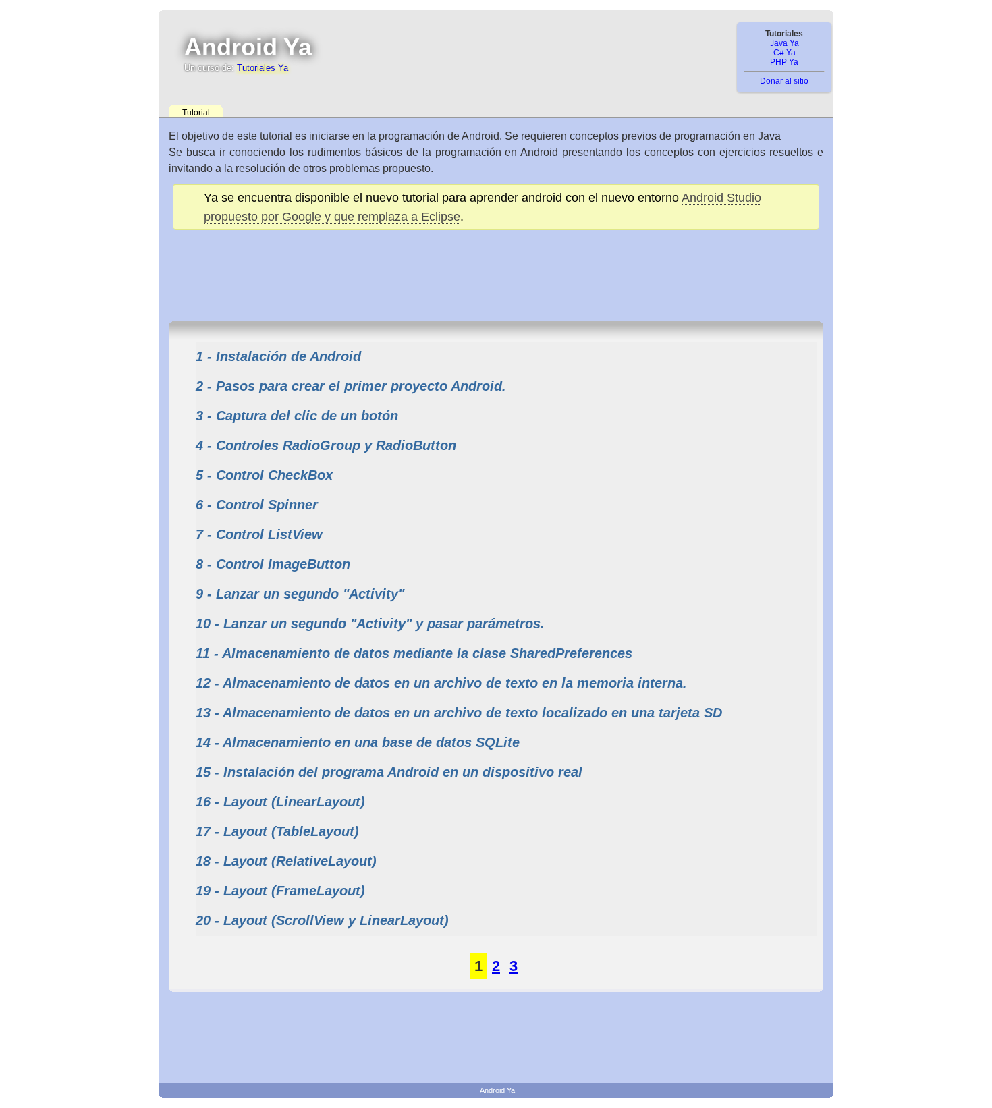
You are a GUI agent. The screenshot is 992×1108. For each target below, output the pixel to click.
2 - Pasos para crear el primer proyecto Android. (351, 386)
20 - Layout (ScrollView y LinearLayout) (322, 920)
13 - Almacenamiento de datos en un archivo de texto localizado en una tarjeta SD (459, 712)
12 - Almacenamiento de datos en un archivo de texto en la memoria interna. (441, 682)
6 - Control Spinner (257, 504)
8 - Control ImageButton (273, 564)
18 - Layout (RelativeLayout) (286, 861)
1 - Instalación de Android (278, 356)
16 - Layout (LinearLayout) (280, 801)
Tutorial (196, 112)
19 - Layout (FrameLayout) (280, 890)
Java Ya (784, 43)
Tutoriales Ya (262, 68)
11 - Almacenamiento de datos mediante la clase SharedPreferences (414, 653)
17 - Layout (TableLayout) (277, 831)
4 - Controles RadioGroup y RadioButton (326, 445)
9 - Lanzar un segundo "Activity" (300, 593)
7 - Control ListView (259, 534)
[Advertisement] (496, 270)
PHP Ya (784, 62)
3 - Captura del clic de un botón (297, 415)
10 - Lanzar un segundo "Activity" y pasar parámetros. (370, 623)
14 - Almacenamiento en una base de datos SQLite (358, 742)
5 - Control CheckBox (264, 475)
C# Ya (784, 52)
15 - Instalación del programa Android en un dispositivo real (389, 772)
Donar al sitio (784, 81)
